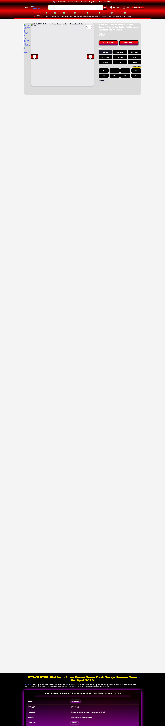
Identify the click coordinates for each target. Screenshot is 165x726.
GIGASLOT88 (28, 684)
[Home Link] (37, 7)
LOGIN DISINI (128, 43)
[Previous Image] (34, 56)
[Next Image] (90, 56)
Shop (26, 7)
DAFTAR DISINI (108, 43)
